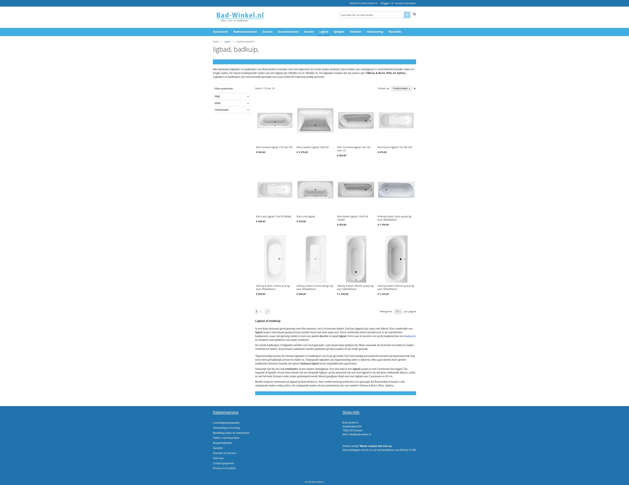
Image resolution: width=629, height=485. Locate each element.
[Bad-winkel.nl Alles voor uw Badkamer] (240, 17)
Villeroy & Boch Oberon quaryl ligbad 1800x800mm (355, 287)
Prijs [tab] (217, 96)
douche (324, 336)
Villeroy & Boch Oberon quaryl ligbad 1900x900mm (396, 287)
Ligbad (227, 41)
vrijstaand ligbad (309, 363)
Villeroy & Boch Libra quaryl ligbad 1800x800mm (395, 218)
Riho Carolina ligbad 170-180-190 (274, 147)
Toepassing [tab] (222, 109)
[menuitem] (220, 32)
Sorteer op (383, 88)
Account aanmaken (405, 3)
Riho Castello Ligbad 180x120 (313, 147)
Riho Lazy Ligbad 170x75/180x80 (273, 216)
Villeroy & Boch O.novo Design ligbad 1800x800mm (315, 287)
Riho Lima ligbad (306, 216)
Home (216, 41)
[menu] (314, 32)
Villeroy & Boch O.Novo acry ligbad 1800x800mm (273, 287)
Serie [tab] (218, 103)
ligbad (258, 332)
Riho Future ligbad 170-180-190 (395, 147)
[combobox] (374, 15)
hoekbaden (291, 369)
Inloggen (385, 3)
